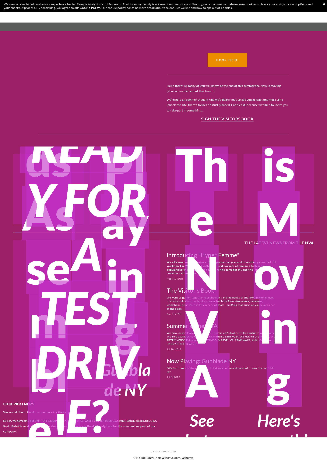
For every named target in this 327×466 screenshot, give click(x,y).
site (184, 105)
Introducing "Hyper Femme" (203, 255)
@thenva (188, 457)
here (208, 91)
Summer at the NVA (192, 325)
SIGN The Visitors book (227, 118)
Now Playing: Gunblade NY (201, 361)
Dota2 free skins (22, 426)
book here (227, 60)
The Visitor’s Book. (192, 290)
